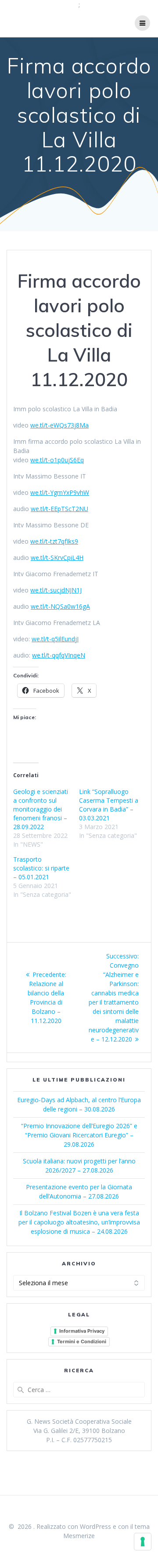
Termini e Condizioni (81, 1341)
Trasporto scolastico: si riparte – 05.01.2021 (41, 868)
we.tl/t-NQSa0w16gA (60, 606)
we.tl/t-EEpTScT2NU (59, 508)
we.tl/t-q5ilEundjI (55, 639)
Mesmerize (79, 1535)
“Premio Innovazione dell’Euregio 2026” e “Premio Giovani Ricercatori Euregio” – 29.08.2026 (79, 1135)
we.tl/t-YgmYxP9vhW (59, 492)
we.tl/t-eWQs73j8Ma (59, 425)
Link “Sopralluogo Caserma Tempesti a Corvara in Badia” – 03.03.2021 (108, 804)
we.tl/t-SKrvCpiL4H (57, 557)
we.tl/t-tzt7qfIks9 (54, 541)
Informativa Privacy (81, 1331)
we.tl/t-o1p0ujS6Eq (57, 460)
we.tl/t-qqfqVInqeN (58, 655)
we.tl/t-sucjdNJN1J (56, 590)
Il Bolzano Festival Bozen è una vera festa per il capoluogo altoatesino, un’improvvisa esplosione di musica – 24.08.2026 (79, 1222)
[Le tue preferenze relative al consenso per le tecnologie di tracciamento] (142, 1541)
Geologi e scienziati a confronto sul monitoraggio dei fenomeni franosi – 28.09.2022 (40, 809)
